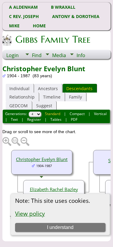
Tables (55, 119)
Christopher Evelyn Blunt (41, 159)
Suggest (44, 105)
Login (12, 55)
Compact (77, 113)
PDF (74, 119)
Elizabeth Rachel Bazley (54, 189)
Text (14, 119)
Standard (52, 113)
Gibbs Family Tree (52, 39)
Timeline (52, 97)
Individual (19, 88)
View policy (30, 213)
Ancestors (48, 88)
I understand (60, 227)
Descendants (79, 88)
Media (59, 55)
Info (81, 55)
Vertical (100, 113)
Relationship (22, 97)
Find (37, 55)
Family (75, 97)
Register (34, 119)
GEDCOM (18, 105)
